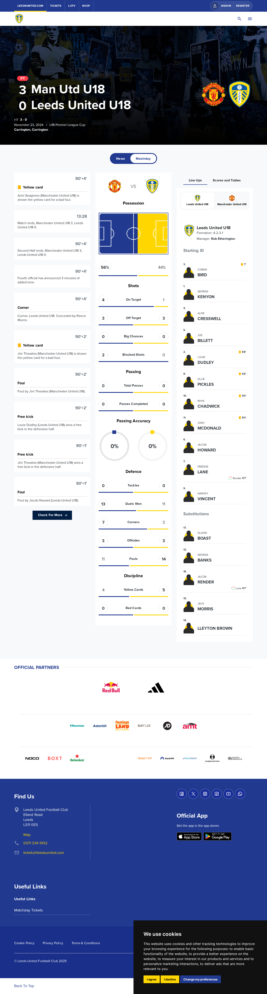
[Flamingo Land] (122, 726)
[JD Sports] (167, 726)
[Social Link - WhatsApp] (240, 794)
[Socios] (100, 758)
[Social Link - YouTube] (228, 794)
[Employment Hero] (212, 758)
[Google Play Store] (217, 836)
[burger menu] (249, 18)
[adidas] (156, 687)
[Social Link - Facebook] (182, 794)
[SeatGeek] (122, 758)
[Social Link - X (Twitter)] (193, 794)
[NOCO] (32, 758)
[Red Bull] (111, 687)
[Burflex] (145, 726)
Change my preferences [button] (200, 979)
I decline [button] (170, 979)
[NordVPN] (167, 758)
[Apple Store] (189, 836)
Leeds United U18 (197, 204)
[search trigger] (239, 19)
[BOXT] (55, 758)
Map (26, 834)
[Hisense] (77, 726)
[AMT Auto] (190, 726)
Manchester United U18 (232, 204)
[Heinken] (77, 758)
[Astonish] (100, 726)
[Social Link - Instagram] (205, 794)
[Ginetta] (145, 758)
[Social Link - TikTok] (217, 794)
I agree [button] (151, 979)
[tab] (120, 158)
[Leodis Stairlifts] (190, 758)
